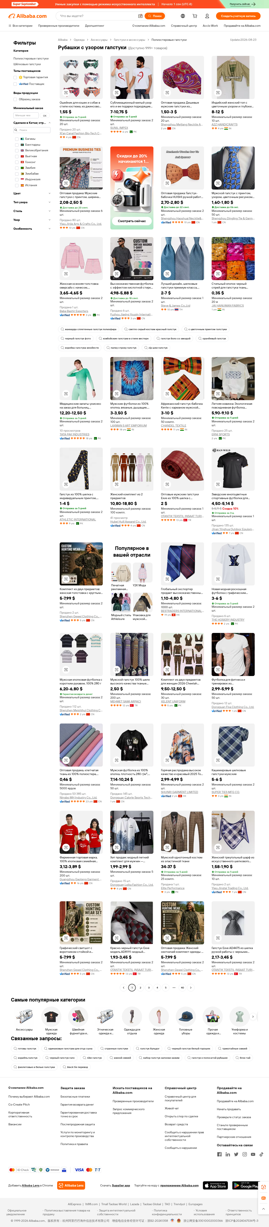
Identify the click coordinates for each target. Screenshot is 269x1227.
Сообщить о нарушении (181, 1147)
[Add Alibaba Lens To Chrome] (71, 1185)
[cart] (196, 16)
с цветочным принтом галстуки (208, 329)
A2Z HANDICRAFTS (224, 124)
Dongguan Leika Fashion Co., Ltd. (131, 884)
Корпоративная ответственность (20, 1114)
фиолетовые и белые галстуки (36, 1067)
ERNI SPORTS (221, 434)
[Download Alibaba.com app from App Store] (215, 1185)
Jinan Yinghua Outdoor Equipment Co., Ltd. (233, 529)
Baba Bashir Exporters (74, 311)
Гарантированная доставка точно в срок (79, 1114)
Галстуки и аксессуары (129, 39)
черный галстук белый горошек (191, 1048)
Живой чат (172, 1108)
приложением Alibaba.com (179, 1185)
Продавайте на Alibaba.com (235, 1101)
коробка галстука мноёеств (82, 347)
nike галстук (94, 1057)
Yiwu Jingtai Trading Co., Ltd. (230, 888)
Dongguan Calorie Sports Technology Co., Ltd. (131, 797)
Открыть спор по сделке (181, 1116)
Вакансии (14, 1124)
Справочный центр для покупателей (180, 1098)
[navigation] (32, 514)
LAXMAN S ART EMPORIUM (128, 425)
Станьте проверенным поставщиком (232, 1127)
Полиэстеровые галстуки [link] (169, 39)
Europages (196, 1204)
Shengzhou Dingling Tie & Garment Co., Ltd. (233, 218)
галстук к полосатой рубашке (210, 1057)
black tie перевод (77, 1067)
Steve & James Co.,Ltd (175, 305)
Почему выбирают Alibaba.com (29, 1096)
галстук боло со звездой (175, 338)
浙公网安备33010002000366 (203, 1220)
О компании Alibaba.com (26, 1087)
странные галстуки (116, 1048)
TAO (167, 1204)
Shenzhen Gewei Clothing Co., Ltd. (81, 616)
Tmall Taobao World (114, 1204)
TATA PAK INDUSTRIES (74, 434)
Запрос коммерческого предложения (129, 1111)
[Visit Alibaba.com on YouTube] (253, 1154)
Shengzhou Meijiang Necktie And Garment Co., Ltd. (182, 124)
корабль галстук (27, 1057)
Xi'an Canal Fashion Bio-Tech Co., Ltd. (81, 133)
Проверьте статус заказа (234, 1117)
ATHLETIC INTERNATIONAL (78, 519)
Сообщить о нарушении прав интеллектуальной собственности (184, 1136)
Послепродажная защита (78, 1124)
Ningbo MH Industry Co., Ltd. (78, 797)
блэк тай (245, 1057)
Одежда (79, 39)
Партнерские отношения (234, 1137)
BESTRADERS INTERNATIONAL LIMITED (182, 611)
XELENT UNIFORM (173, 701)
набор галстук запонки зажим (161, 1057)
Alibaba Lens (31, 1185)
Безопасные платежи (75, 1096)
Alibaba (62, 39)
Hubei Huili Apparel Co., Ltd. (128, 521)
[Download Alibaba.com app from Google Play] (246, 1185)
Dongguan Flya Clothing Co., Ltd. (233, 707)
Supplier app (121, 1185)
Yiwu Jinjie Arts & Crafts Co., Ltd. (81, 223)
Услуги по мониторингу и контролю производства (78, 1134)
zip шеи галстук (158, 347)
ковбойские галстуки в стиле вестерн (126, 338)
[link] (263, 1187)
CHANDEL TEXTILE (173, 425)
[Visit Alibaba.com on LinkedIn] (227, 1154)
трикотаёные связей (234, 1048)
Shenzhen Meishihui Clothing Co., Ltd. (81, 710)
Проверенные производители (133, 1101)
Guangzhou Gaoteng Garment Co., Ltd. (81, 879)
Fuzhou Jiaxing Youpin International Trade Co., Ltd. (131, 314)
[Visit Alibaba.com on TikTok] (261, 1154)
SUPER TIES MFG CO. (226, 792)
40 (182, 987)
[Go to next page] (191, 987)
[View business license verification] (172, 1221)
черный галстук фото (78, 338)
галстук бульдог (150, 1048)
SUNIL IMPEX (119, 127)
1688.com (91, 1204)
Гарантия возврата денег (77, 1104)
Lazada (134, 1204)
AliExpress (74, 1204)
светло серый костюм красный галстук (152, 329)
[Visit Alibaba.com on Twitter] (236, 1154)
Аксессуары (99, 39)
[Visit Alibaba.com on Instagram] (244, 1154)
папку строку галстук (123, 347)
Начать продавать (229, 1109)
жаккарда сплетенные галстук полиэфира (90, 329)
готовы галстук (27, 1048)
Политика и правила (74, 1144)
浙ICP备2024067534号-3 (241, 1220)
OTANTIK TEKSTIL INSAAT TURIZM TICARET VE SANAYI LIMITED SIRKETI (182, 516)
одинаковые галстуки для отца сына (70, 1048)
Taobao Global (152, 1204)
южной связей (122, 1057)
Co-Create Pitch (19, 1104)
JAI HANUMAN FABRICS (228, 305)
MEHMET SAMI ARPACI (125, 701)
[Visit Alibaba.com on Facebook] (219, 1154)
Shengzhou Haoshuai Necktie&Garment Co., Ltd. (182, 218)
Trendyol (179, 1204)
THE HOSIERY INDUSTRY (228, 619)
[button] (140, 15)
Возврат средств (176, 1124)
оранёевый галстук (214, 338)
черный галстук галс (62, 1057)
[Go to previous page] (123, 987)
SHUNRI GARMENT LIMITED (179, 792)
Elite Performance (173, 888)
